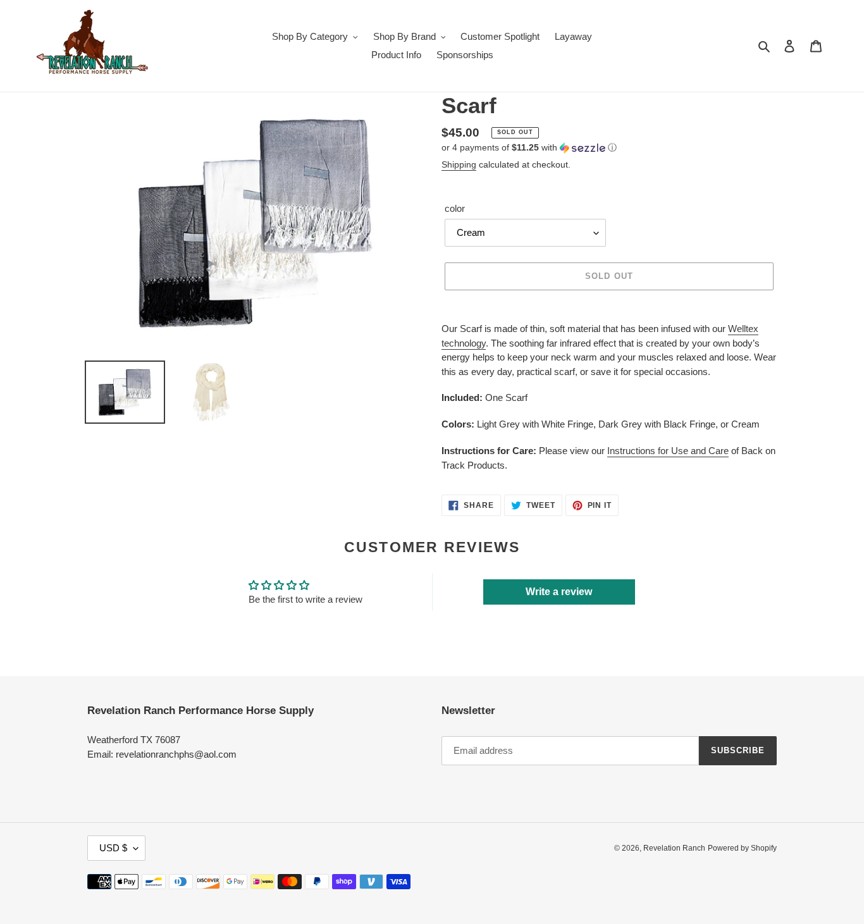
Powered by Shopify (742, 848)
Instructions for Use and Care (668, 450)
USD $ (113, 847)
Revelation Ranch (674, 848)
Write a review (559, 591)
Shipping (458, 164)
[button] (529, 148)
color (455, 208)
